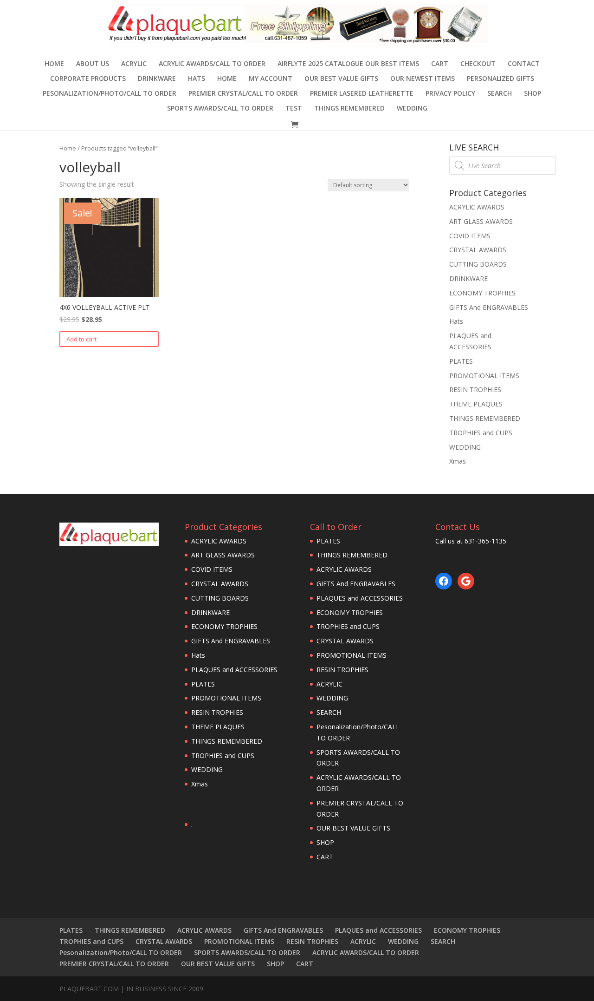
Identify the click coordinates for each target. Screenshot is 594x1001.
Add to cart (81, 339)
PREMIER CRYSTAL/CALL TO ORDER (243, 94)
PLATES (461, 361)
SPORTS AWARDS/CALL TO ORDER (220, 108)
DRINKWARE (157, 79)
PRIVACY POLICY (450, 94)
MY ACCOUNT (270, 79)
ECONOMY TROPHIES (482, 292)
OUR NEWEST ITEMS (422, 79)
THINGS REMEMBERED (349, 108)
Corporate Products (88, 79)
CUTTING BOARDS (478, 264)
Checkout (478, 64)
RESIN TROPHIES (475, 389)
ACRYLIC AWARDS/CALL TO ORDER (212, 64)
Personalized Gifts (500, 79)
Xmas (457, 461)
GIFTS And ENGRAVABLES (488, 307)
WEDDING (412, 108)
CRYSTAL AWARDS (477, 249)
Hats (196, 79)
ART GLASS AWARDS (481, 221)
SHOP (532, 94)
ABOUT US (92, 64)
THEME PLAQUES (476, 403)
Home (54, 64)
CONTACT (524, 64)
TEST (293, 108)
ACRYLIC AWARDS (476, 207)
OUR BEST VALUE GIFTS (341, 79)
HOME (227, 79)
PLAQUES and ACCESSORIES (234, 669)
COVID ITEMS (470, 235)
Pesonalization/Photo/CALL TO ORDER (109, 94)
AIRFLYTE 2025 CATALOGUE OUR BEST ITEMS (348, 64)
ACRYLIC (134, 64)
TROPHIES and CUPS (480, 432)
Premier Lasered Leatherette (361, 94)
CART (439, 64)
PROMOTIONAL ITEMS (484, 375)
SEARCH (499, 94)
